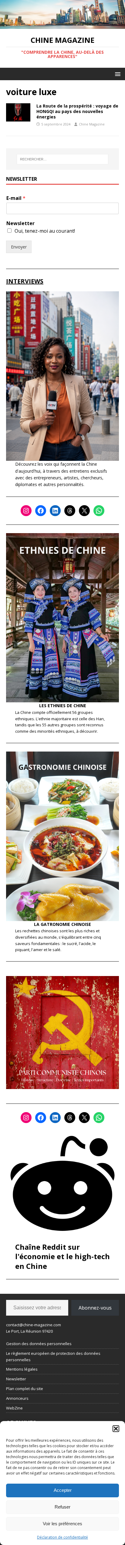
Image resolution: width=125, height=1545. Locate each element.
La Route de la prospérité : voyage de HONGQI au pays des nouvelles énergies (77, 111)
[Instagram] (26, 510)
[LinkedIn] (55, 510)
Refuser (62, 1506)
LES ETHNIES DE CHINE (62, 705)
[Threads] (69, 510)
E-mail (15, 198)
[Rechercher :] (62, 159)
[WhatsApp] (98, 510)
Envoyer (19, 247)
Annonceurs (17, 1398)
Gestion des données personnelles (39, 1343)
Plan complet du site (24, 1388)
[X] (84, 510)
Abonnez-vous (95, 1307)
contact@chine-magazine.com (33, 1324)
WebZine (14, 1408)
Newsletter (20, 223)
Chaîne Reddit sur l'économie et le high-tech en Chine (62, 1256)
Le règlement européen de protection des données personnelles (53, 1356)
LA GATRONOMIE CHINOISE (62, 924)
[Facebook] (40, 510)
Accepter (63, 1490)
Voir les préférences (62, 1523)
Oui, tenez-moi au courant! (45, 231)
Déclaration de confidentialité (62, 1537)
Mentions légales (22, 1369)
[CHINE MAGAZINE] (62, 25)
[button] (116, 1429)
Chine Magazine (92, 124)
